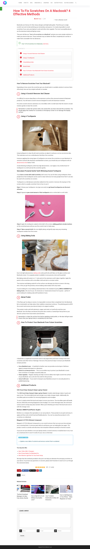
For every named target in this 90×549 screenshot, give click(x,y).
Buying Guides (68, 2)
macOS (65, 19)
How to (26, 2)
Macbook (61, 19)
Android (46, 2)
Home (20, 2)
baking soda (36, 273)
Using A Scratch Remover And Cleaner (34, 53)
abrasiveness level (22, 162)
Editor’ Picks (58, 2)
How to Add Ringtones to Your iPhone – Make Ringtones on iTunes (66, 496)
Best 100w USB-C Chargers (26, 451)
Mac (31, 2)
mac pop (23, 475)
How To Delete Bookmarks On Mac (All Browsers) (52, 497)
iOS (52, 2)
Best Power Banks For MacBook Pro (29, 453)
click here (45, 44)
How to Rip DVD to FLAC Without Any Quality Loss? (37, 497)
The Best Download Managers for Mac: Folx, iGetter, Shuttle (22, 496)
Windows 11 (38, 2)
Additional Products (28, 75)
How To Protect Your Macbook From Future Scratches (38, 70)
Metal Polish (26, 66)
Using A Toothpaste (28, 58)
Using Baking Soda (28, 62)
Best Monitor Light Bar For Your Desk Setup (31, 455)
